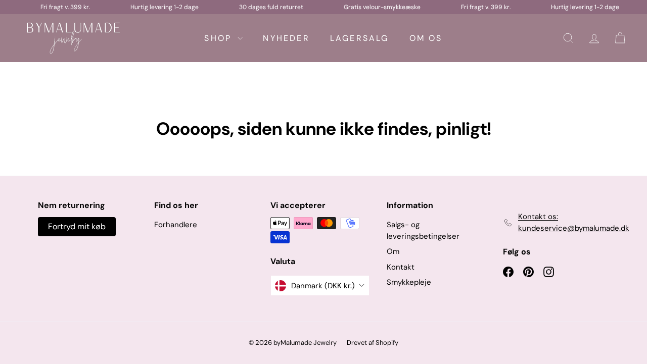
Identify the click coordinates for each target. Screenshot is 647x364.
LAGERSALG (359, 38)
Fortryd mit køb (77, 226)
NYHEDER (286, 38)
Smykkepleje (409, 282)
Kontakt (400, 267)
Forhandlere (175, 225)
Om (393, 251)
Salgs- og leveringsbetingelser (423, 230)
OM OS (426, 38)
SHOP (219, 38)
